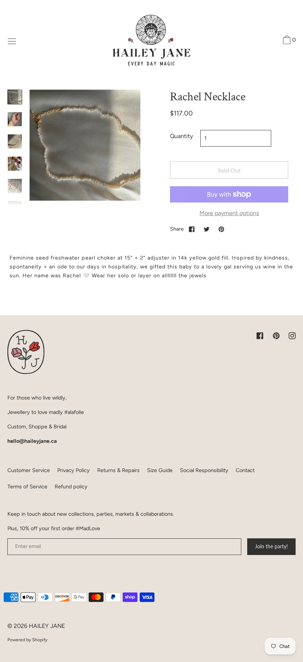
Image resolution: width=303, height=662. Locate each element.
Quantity (181, 136)
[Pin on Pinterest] (221, 228)
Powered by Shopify (27, 639)
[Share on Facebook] (191, 228)
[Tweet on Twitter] (206, 228)
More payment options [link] (229, 213)
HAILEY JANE (47, 625)
